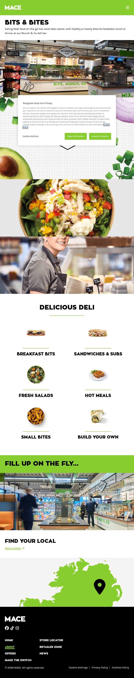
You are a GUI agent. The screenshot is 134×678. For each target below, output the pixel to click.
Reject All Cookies (75, 136)
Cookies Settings (30, 136)
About (10, 647)
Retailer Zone (51, 647)
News (44, 653)
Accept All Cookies (100, 136)
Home (9, 640)
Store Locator (51, 640)
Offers (10, 653)
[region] (67, 120)
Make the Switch (18, 660)
